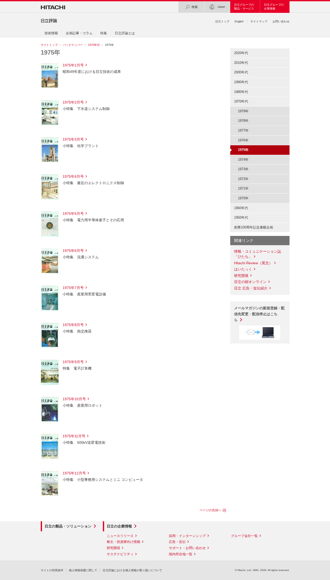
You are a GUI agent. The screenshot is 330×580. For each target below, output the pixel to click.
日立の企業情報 (119, 526)
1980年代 (241, 92)
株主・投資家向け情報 (123, 542)
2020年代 (241, 53)
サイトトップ (49, 44)
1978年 (243, 121)
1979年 (243, 111)
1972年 (243, 179)
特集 (103, 33)
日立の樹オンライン (250, 282)
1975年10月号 (74, 399)
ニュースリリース (120, 536)
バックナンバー (73, 44)
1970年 (243, 198)
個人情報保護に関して (83, 570)
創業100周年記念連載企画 (253, 227)
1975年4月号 (73, 176)
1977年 (243, 130)
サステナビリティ (120, 554)
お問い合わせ (281, 21)
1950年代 (241, 217)
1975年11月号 (74, 436)
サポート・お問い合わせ (187, 548)
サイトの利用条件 (52, 570)
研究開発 (241, 276)
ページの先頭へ (210, 510)
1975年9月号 (73, 362)
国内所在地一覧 (180, 554)
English (239, 21)
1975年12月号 (74, 473)
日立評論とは (125, 33)
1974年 (243, 159)
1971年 (243, 188)
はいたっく (243, 269)
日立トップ (222, 21)
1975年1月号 (73, 65)
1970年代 (94, 44)
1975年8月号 (73, 325)
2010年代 (241, 63)
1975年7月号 (73, 288)
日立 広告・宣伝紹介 (251, 288)
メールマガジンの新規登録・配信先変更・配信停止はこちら (259, 314)
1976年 (243, 140)
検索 (195, 7)
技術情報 (51, 33)
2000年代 (241, 72)
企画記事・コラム (79, 33)
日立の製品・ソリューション (68, 526)
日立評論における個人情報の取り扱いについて (132, 570)
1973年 (243, 169)
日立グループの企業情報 (274, 6)
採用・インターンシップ (187, 536)
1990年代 (241, 82)
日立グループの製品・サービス (244, 6)
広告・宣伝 (177, 542)
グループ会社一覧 (244, 536)
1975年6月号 (73, 251)
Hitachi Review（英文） (253, 263)
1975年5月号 (73, 213)
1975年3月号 (73, 139)
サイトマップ (258, 21)
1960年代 (241, 208)
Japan (221, 6)
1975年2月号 (73, 102)
